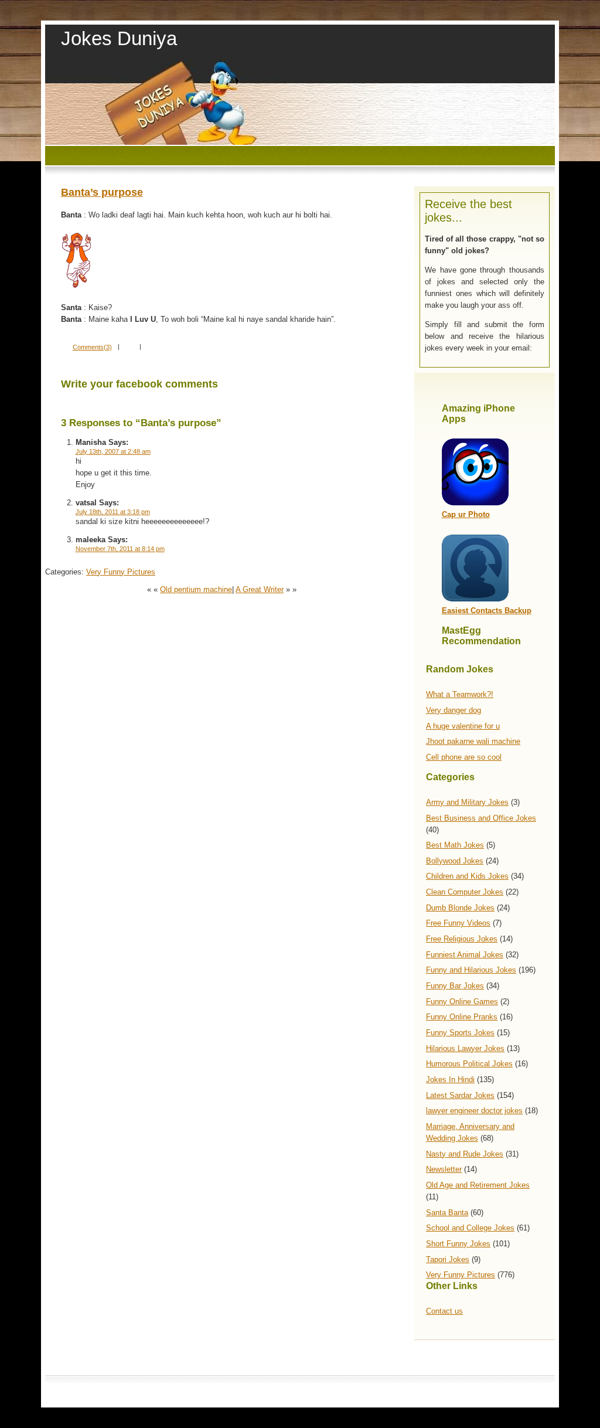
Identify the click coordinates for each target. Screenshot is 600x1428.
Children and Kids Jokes (467, 876)
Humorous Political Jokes (469, 1063)
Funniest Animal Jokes (464, 954)
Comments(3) (92, 347)
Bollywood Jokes (454, 860)
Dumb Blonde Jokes (460, 907)
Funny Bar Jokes (455, 985)
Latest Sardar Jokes (460, 1095)
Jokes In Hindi (450, 1079)
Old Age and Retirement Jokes (478, 1185)
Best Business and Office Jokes (481, 818)
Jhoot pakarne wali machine (473, 741)
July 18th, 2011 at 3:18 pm (113, 511)
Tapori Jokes (447, 1259)
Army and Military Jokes (467, 802)
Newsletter (444, 1169)
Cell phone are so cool (464, 757)
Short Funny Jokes (458, 1243)
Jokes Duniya (119, 38)
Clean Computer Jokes (464, 892)
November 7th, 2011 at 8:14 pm (120, 548)
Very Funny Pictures (460, 1274)
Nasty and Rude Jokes (464, 1154)
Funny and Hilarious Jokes (471, 969)
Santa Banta (447, 1212)
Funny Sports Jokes (460, 1032)
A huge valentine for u (463, 726)
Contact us (444, 1311)
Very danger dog (453, 710)
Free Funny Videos (458, 923)
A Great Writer (260, 589)
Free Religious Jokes (461, 938)
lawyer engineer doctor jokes (474, 1110)
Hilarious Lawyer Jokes (465, 1048)
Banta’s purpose (102, 192)
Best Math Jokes (455, 845)
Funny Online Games (462, 1001)
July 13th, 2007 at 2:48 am (113, 451)
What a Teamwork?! (459, 694)
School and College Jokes (470, 1227)
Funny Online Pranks (461, 1016)
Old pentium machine (196, 589)
